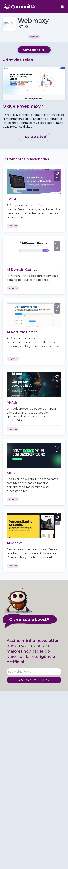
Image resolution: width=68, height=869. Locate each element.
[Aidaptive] (34, 525)
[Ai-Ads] (34, 384)
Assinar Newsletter (32, 680)
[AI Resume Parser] (34, 314)
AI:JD (11, 473)
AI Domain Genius (22, 270)
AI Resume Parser (22, 332)
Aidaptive (15, 543)
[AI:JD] (34, 455)
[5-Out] (34, 181)
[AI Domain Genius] (34, 252)
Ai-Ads (12, 402)
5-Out (11, 199)
